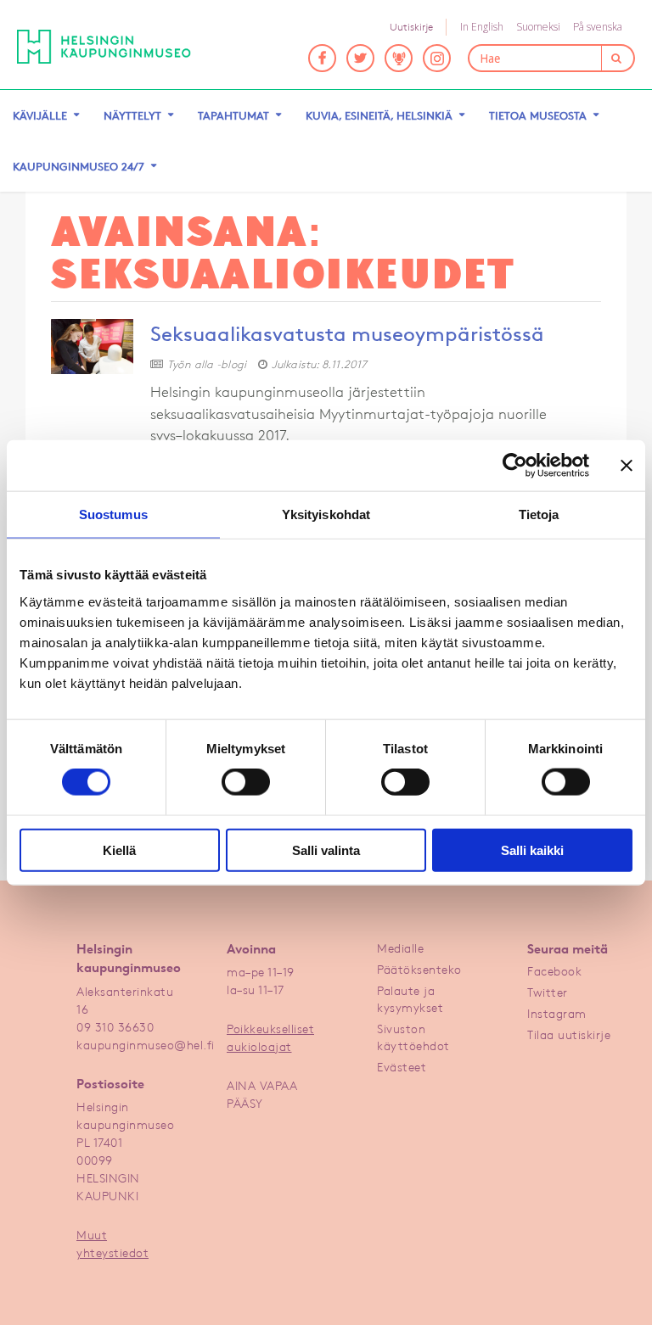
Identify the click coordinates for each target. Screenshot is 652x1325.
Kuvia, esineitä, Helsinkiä (379, 115)
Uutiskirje (411, 26)
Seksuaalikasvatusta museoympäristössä (347, 334)
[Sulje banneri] (626, 466)
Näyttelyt (132, 115)
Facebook (554, 971)
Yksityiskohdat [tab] (326, 514)
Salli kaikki (532, 849)
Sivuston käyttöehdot (413, 1037)
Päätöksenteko (419, 969)
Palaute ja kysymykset (410, 999)
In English (481, 27)
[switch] (246, 782)
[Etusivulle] (116, 47)
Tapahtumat (233, 115)
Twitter (547, 992)
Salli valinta (326, 849)
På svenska (597, 27)
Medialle (400, 948)
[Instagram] (437, 58)
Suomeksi (538, 27)
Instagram (557, 1013)
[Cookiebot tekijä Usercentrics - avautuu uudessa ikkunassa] (515, 465)
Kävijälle (40, 115)
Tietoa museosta (538, 115)
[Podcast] (399, 58)
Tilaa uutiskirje (568, 1034)
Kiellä (119, 849)
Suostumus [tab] (113, 514)
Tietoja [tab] (539, 514)
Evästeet (401, 1066)
